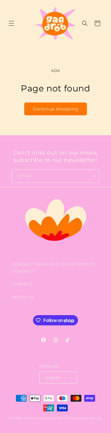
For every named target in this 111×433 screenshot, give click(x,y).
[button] (11, 23)
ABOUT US (22, 297)
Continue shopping (55, 109)
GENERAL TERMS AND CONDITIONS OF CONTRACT (53, 268)
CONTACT (21, 284)
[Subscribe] (93, 176)
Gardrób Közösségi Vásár (44, 418)
